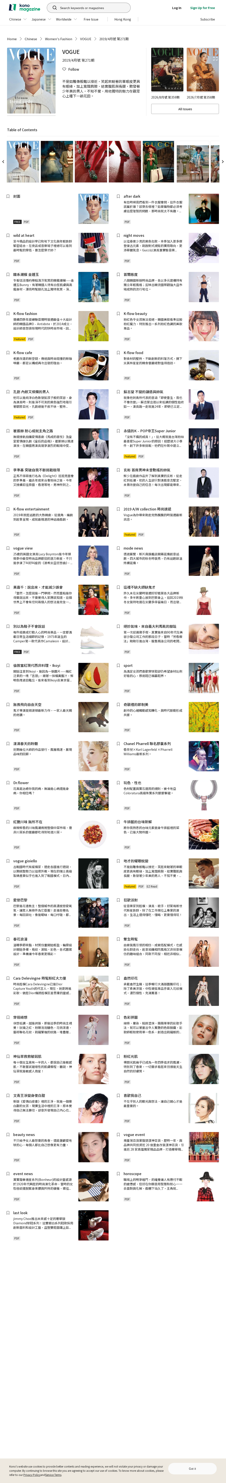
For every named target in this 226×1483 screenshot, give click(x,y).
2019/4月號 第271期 (114, 38)
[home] (24, 8)
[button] (70, 69)
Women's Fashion (58, 38)
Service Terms (53, 1475)
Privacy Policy (31, 1475)
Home (12, 38)
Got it (192, 1468)
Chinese (31, 38)
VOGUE (85, 38)
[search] (52, 8)
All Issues (185, 109)
